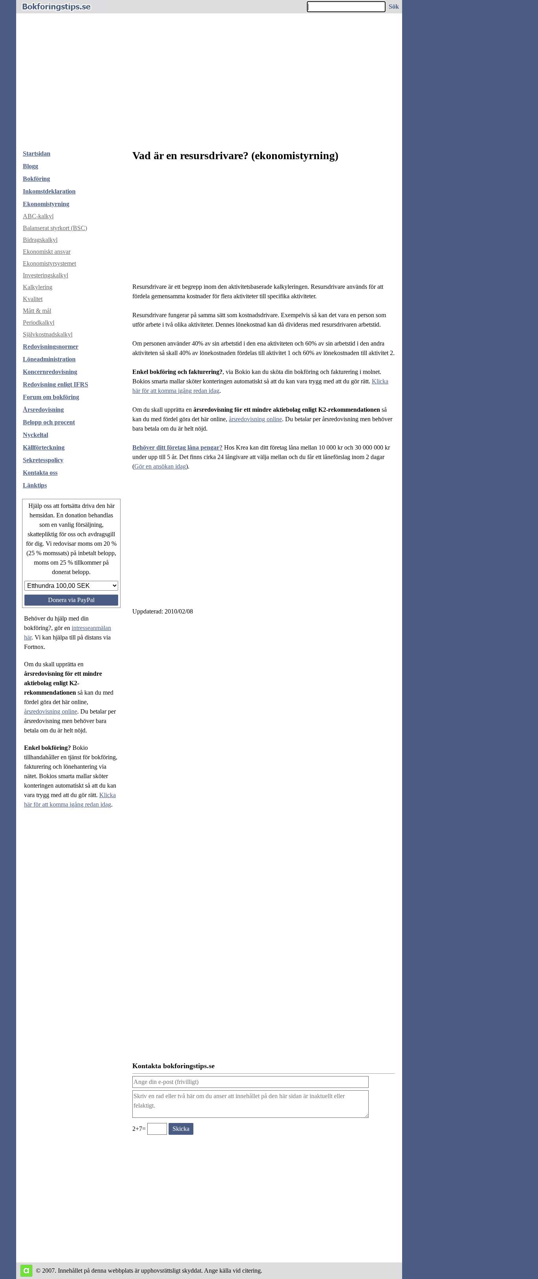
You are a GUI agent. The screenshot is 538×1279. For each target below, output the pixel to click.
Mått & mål (37, 310)
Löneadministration (49, 359)
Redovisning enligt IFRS (55, 384)
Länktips (35, 485)
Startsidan (36, 153)
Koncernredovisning (50, 371)
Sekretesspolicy (43, 460)
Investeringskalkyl (45, 275)
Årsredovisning (43, 409)
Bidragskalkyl (40, 239)
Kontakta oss (40, 472)
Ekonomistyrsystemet (49, 263)
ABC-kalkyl (38, 216)
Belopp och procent (49, 422)
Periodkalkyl (38, 322)
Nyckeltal (35, 434)
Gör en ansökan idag (160, 466)
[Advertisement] (209, 84)
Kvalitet (33, 299)
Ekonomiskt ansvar (46, 251)
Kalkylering (37, 287)
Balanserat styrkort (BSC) (55, 228)
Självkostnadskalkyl (47, 334)
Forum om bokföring (51, 397)
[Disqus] (263, 728)
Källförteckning (44, 447)
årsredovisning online (50, 711)
